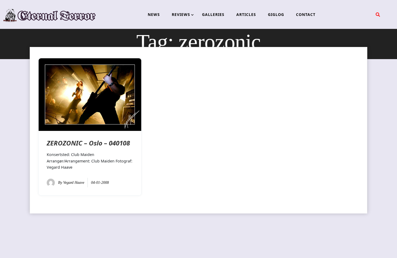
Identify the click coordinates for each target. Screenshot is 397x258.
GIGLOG (276, 14)
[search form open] (378, 14)
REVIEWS (181, 14)
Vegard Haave (73, 183)
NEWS (154, 14)
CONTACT (305, 14)
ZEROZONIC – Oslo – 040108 (88, 142)
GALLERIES (213, 14)
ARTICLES (246, 14)
